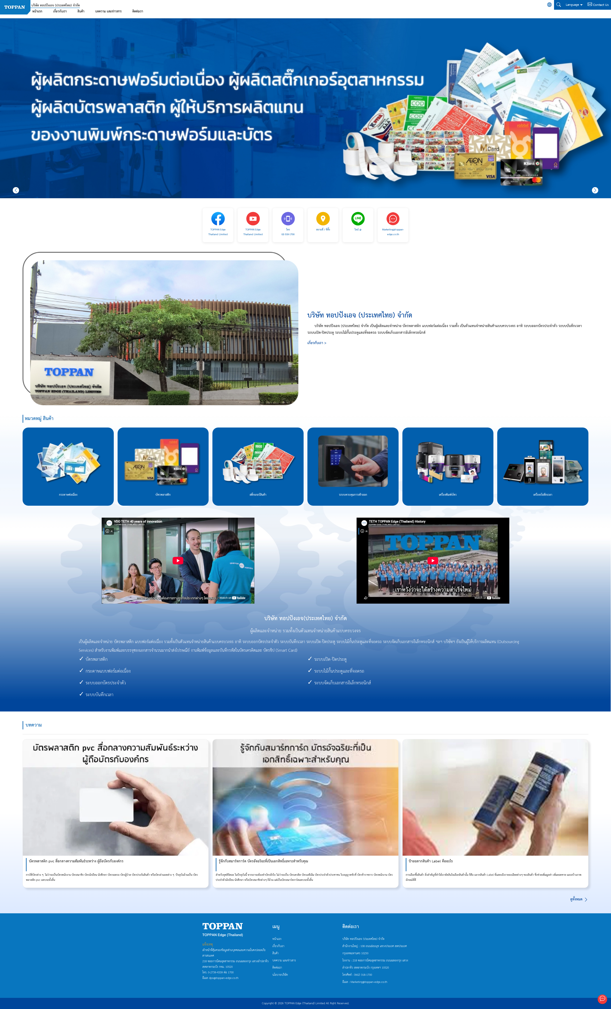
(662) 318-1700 (363, 975)
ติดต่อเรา (137, 11)
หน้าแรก (37, 11)
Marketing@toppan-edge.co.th (393, 232)
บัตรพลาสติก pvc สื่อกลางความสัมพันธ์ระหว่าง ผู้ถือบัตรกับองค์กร (76, 861)
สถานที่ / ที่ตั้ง (323, 229)
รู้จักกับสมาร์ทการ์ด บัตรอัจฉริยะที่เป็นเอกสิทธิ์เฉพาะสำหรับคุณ (263, 861)
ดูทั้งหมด (577, 899)
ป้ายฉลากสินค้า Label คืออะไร (431, 861)
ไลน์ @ (358, 229)
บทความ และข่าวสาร (108, 11)
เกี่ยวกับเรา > (316, 343)
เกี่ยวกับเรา (60, 11)
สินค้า (80, 11)
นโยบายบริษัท (280, 975)
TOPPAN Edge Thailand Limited (218, 232)
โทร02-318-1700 (288, 232)
